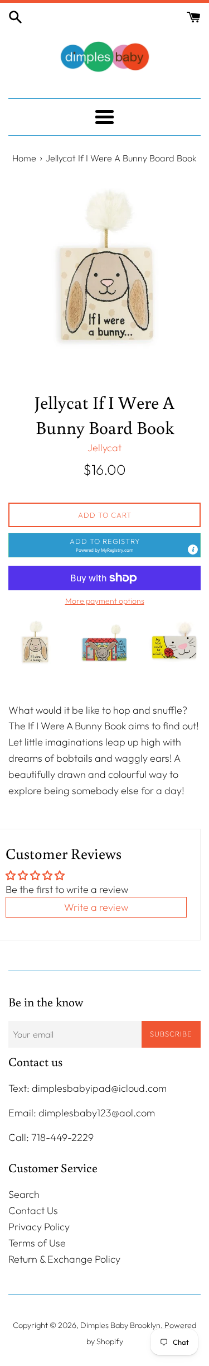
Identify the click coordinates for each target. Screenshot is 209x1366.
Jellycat (104, 447)
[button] (104, 545)
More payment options (104, 601)
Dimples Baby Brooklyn (120, 1325)
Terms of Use (37, 1242)
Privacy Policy (39, 1226)
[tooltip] (193, 550)
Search (24, 1194)
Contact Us (33, 1210)
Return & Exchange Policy (64, 1259)
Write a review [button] (96, 907)
